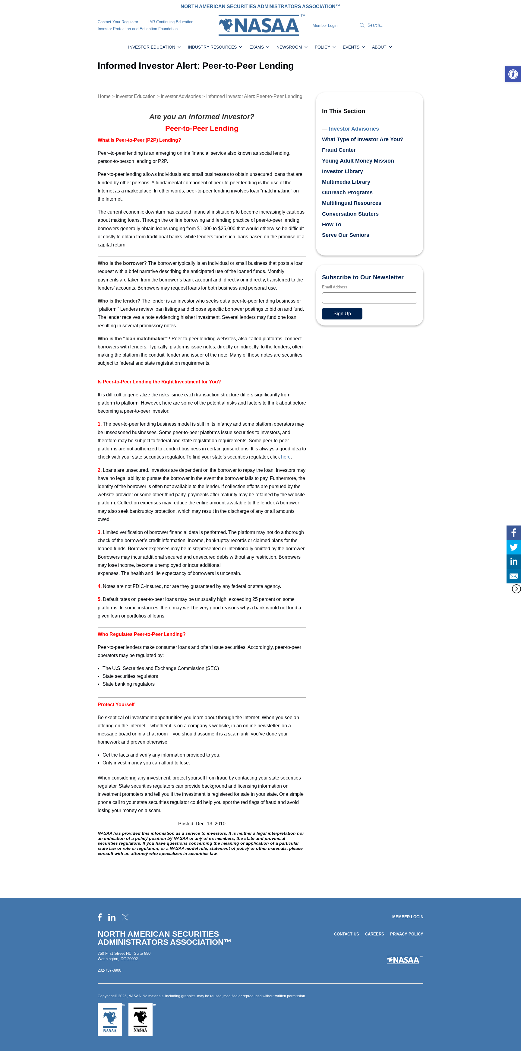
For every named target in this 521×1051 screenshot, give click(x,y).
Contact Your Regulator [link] (118, 22)
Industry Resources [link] (212, 47)
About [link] (379, 47)
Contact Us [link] (346, 934)
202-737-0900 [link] (109, 970)
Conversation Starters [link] (350, 214)
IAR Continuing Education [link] (170, 22)
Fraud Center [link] (339, 150)
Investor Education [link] (151, 47)
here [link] (286, 456)
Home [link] (104, 96)
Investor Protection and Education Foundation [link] (138, 29)
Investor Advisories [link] (181, 96)
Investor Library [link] (342, 171)
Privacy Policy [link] (406, 934)
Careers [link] (374, 934)
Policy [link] (322, 47)
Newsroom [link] (289, 47)
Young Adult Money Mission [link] (358, 161)
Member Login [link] (325, 25)
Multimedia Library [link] (346, 182)
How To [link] (331, 224)
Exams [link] (256, 47)
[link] (513, 74)
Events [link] (351, 47)
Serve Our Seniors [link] (345, 235)
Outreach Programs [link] (347, 192)
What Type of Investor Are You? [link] (362, 139)
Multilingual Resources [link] (351, 203)
